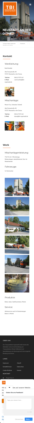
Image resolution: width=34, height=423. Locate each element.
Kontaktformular (7, 367)
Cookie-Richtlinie (7, 370)
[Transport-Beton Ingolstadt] (10, 8)
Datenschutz (20, 367)
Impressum (6, 363)
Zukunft (19, 363)
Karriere (19, 370)
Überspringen (19, 419)
